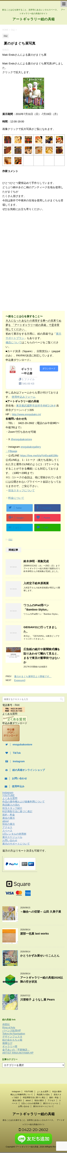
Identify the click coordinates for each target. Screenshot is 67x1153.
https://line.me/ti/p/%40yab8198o (39, 455)
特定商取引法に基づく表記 (17, 811)
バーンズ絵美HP (11, 1030)
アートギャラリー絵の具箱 (33, 19)
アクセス (7, 827)
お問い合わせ (9, 840)
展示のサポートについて (16, 843)
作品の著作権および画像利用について (23, 801)
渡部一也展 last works (34, 933)
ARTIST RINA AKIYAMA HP (18, 1052)
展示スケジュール (12, 837)
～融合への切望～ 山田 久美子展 (40, 911)
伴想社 (6, 1024)
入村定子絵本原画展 (36, 583)
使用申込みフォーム (24, 396)
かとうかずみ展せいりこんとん (40, 955)
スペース (7, 830)
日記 (10, 539)
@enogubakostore (21, 439)
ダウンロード (48, 368)
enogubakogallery (31, 446)
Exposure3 (19, 680)
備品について (14, 342)
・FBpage (11, 451)
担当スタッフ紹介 (12, 808)
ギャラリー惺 (9, 1046)
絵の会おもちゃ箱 (12, 1040)
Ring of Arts (8, 1027)
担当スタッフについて (21, 490)
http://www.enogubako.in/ (26, 414)
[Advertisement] (28, 239)
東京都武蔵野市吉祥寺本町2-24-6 (35, 405)
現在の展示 (8, 824)
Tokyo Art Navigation (13, 1033)
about (5, 821)
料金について (16, 498)
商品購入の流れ (11, 805)
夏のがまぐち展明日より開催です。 (33, 676)
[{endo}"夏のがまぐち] (7, 141)
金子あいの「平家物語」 (16, 1049)
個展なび (7, 1043)
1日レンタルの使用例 (14, 834)
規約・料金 (8, 814)
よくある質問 (9, 798)
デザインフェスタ (12, 1036)
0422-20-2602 (34, 1129)
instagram (7, 792)
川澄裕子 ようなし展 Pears (37, 999)
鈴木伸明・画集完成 (36, 561)
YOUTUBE (8, 795)
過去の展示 (8, 818)
